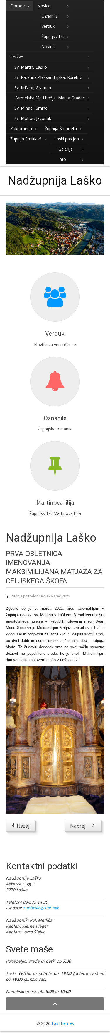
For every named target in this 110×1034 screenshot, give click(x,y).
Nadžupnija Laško (55, 180)
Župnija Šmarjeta (61, 128)
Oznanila (49, 16)
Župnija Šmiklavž (26, 139)
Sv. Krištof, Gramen (32, 87)
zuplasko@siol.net (40, 908)
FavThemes (63, 1023)
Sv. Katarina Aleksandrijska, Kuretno (48, 77)
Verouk (48, 26)
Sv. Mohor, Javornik (32, 118)
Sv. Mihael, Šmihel (31, 108)
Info (62, 159)
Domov (17, 5)
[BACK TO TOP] (55, 1004)
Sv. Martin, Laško (30, 67)
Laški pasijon (66, 139)
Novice (43, 5)
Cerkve (16, 57)
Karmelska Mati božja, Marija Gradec (49, 98)
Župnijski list (52, 36)
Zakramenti (21, 128)
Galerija (65, 149)
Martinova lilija (55, 502)
